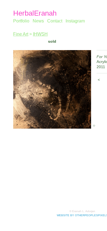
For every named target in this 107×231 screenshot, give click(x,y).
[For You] (52, 89)
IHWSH (40, 34)
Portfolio (21, 21)
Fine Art (20, 34)
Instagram (75, 21)
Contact (54, 21)
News (38, 21)
